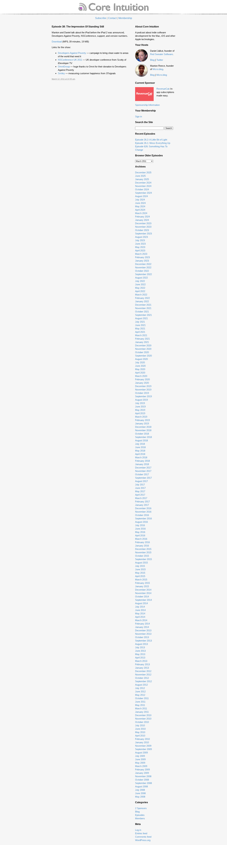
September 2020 (143, 355)
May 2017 (140, 491)
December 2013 (143, 630)
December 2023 (143, 223)
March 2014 (141, 620)
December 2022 (143, 264)
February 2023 (142, 257)
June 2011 (140, 701)
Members (140, 818)
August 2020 (141, 359)
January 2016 (142, 545)
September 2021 (143, 315)
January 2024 (142, 220)
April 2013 (140, 657)
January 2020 (142, 382)
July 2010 (140, 725)
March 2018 (141, 457)
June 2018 (140, 447)
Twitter (159, 60)
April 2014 (140, 617)
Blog (152, 60)
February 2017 (142, 501)
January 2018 (142, 464)
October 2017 (142, 474)
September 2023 (143, 233)
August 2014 (141, 603)
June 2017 (140, 488)
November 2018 (143, 430)
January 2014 (142, 627)
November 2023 (143, 226)
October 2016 (142, 515)
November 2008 (143, 776)
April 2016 (140, 535)
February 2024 (142, 216)
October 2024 (142, 189)
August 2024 (141, 196)
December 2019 (143, 386)
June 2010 (140, 729)
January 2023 (142, 260)
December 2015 (143, 549)
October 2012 (142, 678)
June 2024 (140, 203)
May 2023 (140, 247)
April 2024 (140, 209)
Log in (138, 830)
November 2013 (143, 634)
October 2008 (142, 779)
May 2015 (140, 572)
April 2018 (140, 454)
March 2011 (141, 708)
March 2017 (141, 498)
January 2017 (142, 505)
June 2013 (140, 650)
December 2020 (143, 345)
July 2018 (140, 444)
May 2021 (140, 328)
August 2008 (141, 786)
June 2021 (140, 325)
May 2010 (140, 732)
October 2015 (142, 555)
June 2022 (140, 284)
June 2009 (140, 759)
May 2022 (140, 287)
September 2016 (143, 518)
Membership (125, 18)
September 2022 (143, 274)
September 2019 (143, 396)
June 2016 (140, 528)
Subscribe (100, 18)
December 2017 (143, 467)
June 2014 (140, 610)
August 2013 (141, 644)
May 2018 (140, 450)
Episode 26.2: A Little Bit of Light (151, 139)
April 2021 (140, 332)
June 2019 (140, 406)
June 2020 (140, 366)
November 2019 (143, 389)
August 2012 (141, 684)
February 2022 (142, 298)
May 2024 (140, 206)
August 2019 (141, 399)
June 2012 (140, 691)
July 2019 (140, 403)
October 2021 (142, 311)
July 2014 (140, 606)
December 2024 (143, 182)
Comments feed (143, 836)
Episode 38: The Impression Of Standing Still (78, 26)
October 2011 (142, 698)
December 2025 (143, 172)
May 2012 (140, 695)
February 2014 (142, 623)
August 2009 (141, 752)
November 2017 (143, 471)
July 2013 (140, 647)
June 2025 (140, 176)
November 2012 (143, 674)
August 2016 (141, 522)
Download (57, 41)
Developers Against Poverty (72, 53)
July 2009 (140, 756)
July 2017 (140, 484)
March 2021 (141, 335)
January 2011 (142, 712)
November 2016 (143, 511)
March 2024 (141, 213)
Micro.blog (158, 69)
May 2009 (140, 762)
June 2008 (140, 793)
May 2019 (140, 410)
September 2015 (143, 559)
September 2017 (143, 477)
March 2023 (141, 254)
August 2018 (141, 440)
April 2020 (140, 372)
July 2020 (140, 362)
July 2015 (140, 566)
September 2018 (143, 437)
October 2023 (142, 230)
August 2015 (141, 562)
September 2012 (143, 681)
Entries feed (141, 833)
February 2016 (142, 542)
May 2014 (140, 613)
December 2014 (143, 589)
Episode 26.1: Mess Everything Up (152, 143)
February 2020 (142, 379)
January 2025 (142, 179)
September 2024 (143, 193)
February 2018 (142, 461)
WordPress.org (142, 840)
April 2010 (140, 735)
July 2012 (140, 688)
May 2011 (140, 705)
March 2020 (141, 376)
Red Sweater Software (161, 54)
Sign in (138, 116)
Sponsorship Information (147, 105)
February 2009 (142, 769)
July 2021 (140, 321)
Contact (112, 18)
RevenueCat (162, 88)
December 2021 (143, 304)
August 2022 (141, 277)
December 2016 (143, 508)
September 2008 (143, 783)
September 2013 (143, 640)
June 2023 (140, 243)
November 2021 (143, 308)
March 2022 (141, 294)
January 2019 (142, 423)
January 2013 (142, 667)
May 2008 (140, 796)
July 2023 (140, 240)
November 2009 (143, 745)
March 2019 (141, 416)
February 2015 (142, 583)
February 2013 (142, 664)
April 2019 (140, 413)
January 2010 (142, 742)
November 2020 (143, 349)
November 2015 (143, 552)
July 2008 (140, 790)
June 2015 (140, 569)
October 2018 (142, 433)
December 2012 (143, 671)
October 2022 (142, 271)
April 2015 (140, 576)
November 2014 (143, 593)
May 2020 (140, 369)
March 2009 (141, 766)
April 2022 (140, 291)
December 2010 (143, 715)
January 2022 (142, 301)
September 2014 (143, 600)
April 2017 (140, 494)
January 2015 (142, 586)
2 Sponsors (141, 808)
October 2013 (142, 637)
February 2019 (142, 420)
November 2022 (143, 267)
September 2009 (143, 749)
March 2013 (141, 661)
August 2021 (141, 318)
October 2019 (142, 393)
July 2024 (140, 199)
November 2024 (143, 186)
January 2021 (142, 342)
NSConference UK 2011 (70, 59)
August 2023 (141, 237)
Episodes (140, 815)
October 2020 (142, 352)
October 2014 (142, 596)
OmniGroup (64, 66)
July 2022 (140, 281)
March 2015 (141, 579)
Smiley (61, 73)
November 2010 (143, 718)
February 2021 (142, 338)
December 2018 (143, 427)
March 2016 (141, 539)
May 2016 (140, 532)
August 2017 (141, 481)
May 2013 (140, 654)
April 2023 (140, 250)
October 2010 (142, 722)
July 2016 (140, 525)
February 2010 (142, 739)
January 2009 (142, 773)
